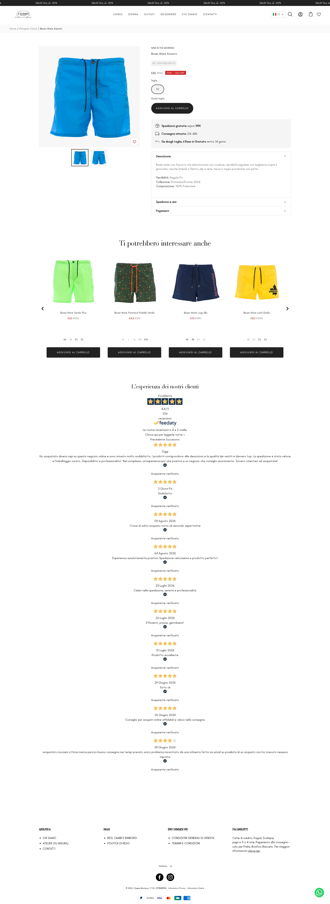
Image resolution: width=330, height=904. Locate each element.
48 (193, 339)
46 (64, 339)
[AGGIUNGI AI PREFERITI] (134, 141)
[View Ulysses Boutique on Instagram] (170, 877)
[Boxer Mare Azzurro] (79, 157)
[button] (278, 14)
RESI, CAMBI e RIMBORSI (122, 838)
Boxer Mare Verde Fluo (73, 312)
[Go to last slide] (43, 308)
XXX (146, 339)
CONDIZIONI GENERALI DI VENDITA (193, 838)
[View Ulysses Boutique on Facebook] (159, 877)
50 (76, 339)
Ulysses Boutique (141, 888)
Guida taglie (158, 98)
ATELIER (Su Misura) (55, 843)
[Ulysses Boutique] (22, 14)
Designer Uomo (28, 28)
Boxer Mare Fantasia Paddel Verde (134, 312)
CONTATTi (49, 848)
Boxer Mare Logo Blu (195, 312)
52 (82, 339)
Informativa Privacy (176, 888)
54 (265, 339)
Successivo (173, 439)
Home (13, 28)
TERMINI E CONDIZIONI (186, 843)
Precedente (157, 439)
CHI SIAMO (49, 838)
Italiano (163, 866)
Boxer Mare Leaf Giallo (256, 312)
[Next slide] (287, 308)
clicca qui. (254, 851)
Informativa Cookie (195, 888)
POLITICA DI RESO (118, 843)
